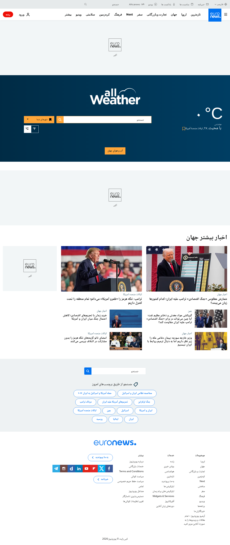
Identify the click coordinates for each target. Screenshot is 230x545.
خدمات (170, 456)
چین (190, 311)
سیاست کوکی (137, 476)
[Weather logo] (115, 98)
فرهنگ (118, 14)
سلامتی (90, 14)
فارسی (220, 4)
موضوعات (200, 456)
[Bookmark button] (183, 128)
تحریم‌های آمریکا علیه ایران (115, 402)
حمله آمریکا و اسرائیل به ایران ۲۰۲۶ (95, 393)
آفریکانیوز (169, 501)
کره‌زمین (104, 14)
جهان (174, 14)
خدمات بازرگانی (136, 466)
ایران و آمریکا (145, 410)
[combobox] (104, 4)
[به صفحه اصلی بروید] (214, 15)
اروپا (184, 14)
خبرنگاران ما (199, 511)
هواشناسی (169, 471)
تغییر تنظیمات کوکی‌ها (133, 501)
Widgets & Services (163, 496)
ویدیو (79, 14)
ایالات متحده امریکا (132, 294)
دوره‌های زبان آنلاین (165, 506)
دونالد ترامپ (86, 402)
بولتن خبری (169, 466)
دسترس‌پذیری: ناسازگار (133, 496)
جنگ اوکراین (144, 402)
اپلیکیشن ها (169, 486)
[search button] (85, 4)
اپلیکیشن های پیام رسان (163, 491)
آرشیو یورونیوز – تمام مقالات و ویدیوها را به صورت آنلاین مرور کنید (194, 520)
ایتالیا (115, 419)
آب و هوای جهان (115, 151)
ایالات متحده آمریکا (87, 410)
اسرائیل (125, 410)
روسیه (99, 419)
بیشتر (141, 456)
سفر (139, 14)
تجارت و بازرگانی (157, 14)
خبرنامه (104, 479)
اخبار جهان (222, 294)
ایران (131, 419)
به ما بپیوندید (168, 481)
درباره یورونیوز (137, 462)
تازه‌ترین (196, 14)
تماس (141, 486)
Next (129, 14)
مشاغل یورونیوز (136, 491)
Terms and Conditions (131, 471)
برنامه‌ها (201, 506)
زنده (8, 14)
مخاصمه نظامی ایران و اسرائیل (137, 393)
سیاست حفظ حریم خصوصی (130, 481)
